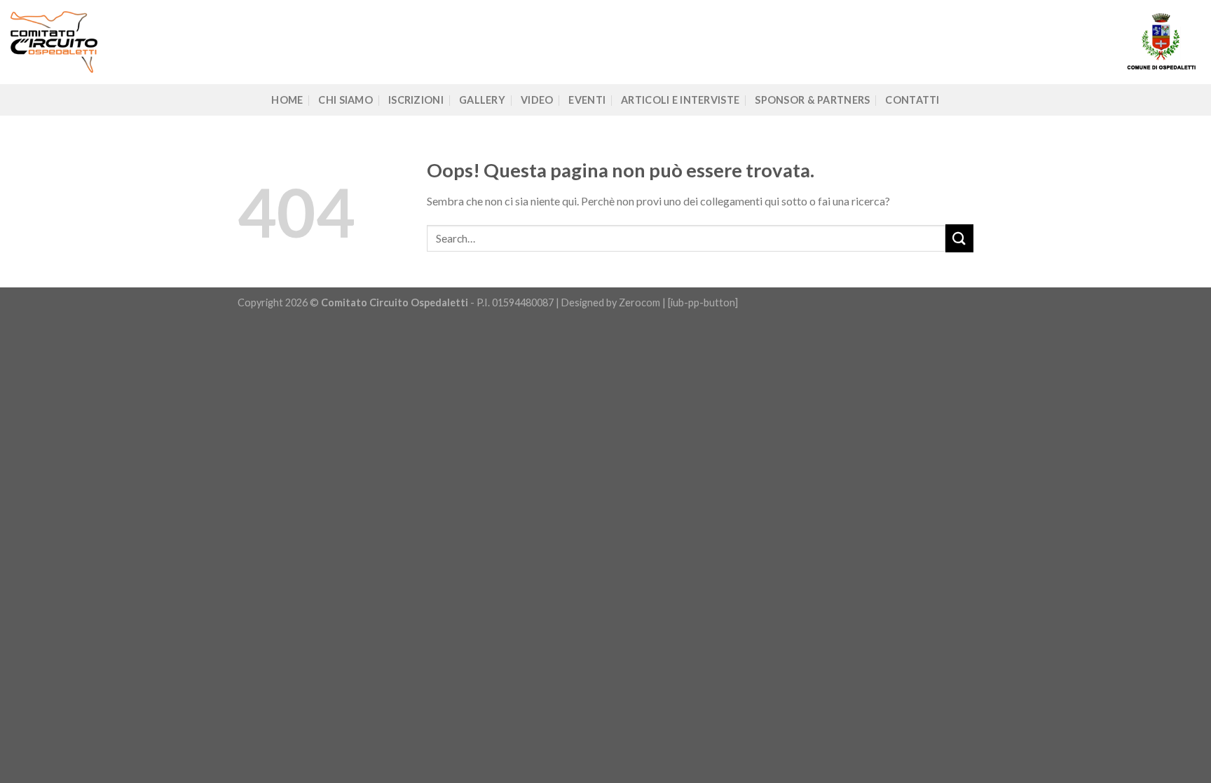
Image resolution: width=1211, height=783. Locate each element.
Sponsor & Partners (812, 100)
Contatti (912, 100)
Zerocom (640, 302)
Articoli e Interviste (680, 100)
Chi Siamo (345, 100)
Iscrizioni (416, 100)
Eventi (587, 100)
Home (287, 100)
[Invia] (959, 238)
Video (537, 100)
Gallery (482, 100)
